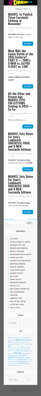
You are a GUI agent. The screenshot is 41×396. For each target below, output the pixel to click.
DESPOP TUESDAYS (17, 267)
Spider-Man (21, 359)
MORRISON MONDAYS (18, 283)
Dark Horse (29, 344)
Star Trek (10, 361)
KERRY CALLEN (15, 279)
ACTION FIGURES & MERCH (20, 242)
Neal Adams (23, 355)
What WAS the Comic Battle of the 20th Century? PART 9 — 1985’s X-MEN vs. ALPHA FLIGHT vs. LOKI (20, 58)
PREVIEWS (14, 295)
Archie (25, 337)
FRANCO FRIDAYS (16, 273)
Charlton (17, 344)
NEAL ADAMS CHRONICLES (19, 289)
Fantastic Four (12, 349)
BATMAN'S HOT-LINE (17, 245)
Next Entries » (32, 219)
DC (10, 346)
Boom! (12, 342)
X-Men (19, 365)
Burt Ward (17, 342)
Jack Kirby (23, 350)
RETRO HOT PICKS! (17, 304)
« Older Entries (9, 219)
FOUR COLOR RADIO (17, 270)
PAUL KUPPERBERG (17, 292)
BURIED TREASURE (17, 251)
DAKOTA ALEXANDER (17, 264)
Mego (23, 353)
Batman (19, 339)
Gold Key (27, 349)
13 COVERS (14, 239)
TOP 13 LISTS (15, 308)
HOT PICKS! (14, 276)
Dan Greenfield (21, 28)
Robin (10, 359)
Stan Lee (29, 359)
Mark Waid (10, 353)
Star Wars (15, 361)
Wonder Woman (12, 365)
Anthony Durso (19, 337)
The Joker (10, 363)
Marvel (18, 353)
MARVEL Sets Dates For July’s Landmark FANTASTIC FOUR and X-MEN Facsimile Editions (20, 141)
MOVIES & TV (15, 286)
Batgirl (13, 340)
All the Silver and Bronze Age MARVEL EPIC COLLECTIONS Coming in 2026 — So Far (20, 101)
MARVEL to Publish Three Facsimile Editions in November (20, 19)
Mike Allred (14, 355)
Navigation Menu (22, 9)
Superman (23, 361)
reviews (27, 358)
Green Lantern (12, 351)
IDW (18, 350)
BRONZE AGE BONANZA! (19, 248)
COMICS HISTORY (16, 257)
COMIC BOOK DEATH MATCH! (20, 254)
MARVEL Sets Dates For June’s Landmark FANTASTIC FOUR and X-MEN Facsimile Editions (20, 184)
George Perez (20, 349)
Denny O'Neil (16, 347)
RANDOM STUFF (16, 298)
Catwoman (11, 344)
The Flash (30, 361)
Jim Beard (30, 351)
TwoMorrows (24, 363)
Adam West (11, 338)
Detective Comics (25, 347)
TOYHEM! (16, 363)
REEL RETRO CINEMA (18, 301)
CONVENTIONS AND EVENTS (20, 261)
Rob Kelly (14, 359)
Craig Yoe (22, 344)
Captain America (25, 342)
